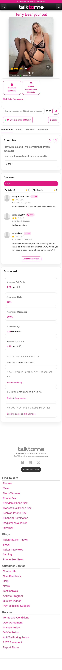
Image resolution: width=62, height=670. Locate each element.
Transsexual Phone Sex (17, 508)
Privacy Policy (11, 627)
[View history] (55, 140)
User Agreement (12, 622)
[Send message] (55, 111)
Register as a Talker (15, 523)
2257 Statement (12, 642)
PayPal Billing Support (16, 605)
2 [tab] (33, 73)
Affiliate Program (13, 595)
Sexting (7, 554)
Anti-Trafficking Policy (16, 637)
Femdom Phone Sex (15, 503)
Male (6, 488)
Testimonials (10, 591)
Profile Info (7, 129)
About (19, 129)
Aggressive (20, 398)
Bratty (10, 398)
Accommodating (14, 382)
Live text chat (20, 120)
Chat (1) (46, 190)
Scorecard (42, 129)
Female (7, 483)
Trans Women (11, 493)
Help (5, 581)
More (8, 163)
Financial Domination (15, 518)
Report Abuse (11, 647)
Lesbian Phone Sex (14, 513)
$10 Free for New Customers (31, 1)
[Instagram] (31, 462)
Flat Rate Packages (13, 99)
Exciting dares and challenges (21, 414)
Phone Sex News (13, 559)
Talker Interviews (13, 549)
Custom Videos (12, 600)
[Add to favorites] (48, 67)
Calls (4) (18, 190)
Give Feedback (12, 576)
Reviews (30, 129)
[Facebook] (23, 462)
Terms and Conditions (16, 617)
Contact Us (9, 571)
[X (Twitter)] (39, 462)
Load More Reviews (31, 259)
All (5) (7, 183)
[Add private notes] (49, 140)
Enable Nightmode (31, 469)
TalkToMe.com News (15, 539)
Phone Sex (9, 498)
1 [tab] (29, 73)
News (6, 586)
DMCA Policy (11, 632)
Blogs (6, 544)
